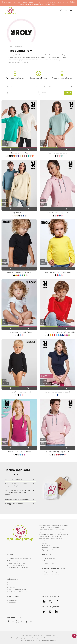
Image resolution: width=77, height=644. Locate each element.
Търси (68, 92)
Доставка (12, 602)
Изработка (13, 600)
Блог (10, 583)
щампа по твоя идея (53, 60)
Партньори (13, 585)
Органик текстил (38, 78)
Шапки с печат (49, 558)
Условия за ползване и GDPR (19, 591)
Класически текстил (62, 78)
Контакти (46, 545)
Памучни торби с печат (53, 561)
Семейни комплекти (51, 574)
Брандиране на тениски (17, 563)
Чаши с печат (49, 563)
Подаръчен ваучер (50, 572)
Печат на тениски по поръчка (20, 558)
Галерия (12, 587)
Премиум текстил (15, 78)
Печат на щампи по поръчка (19, 561)
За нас (44, 543)
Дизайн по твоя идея (16, 565)
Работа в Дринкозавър (50, 547)
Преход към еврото (49, 550)
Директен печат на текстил (20, 567)
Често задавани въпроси (18, 589)
